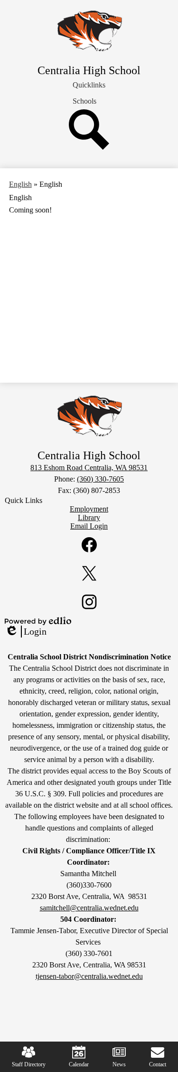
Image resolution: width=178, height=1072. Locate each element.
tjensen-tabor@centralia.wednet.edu (89, 976)
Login (26, 631)
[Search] (89, 147)
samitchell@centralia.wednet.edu (89, 908)
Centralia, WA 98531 (89, 468)
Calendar (79, 1064)
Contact (157, 1064)
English (20, 184)
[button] (89, 85)
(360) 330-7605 (100, 479)
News (119, 1064)
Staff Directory (29, 1064)
